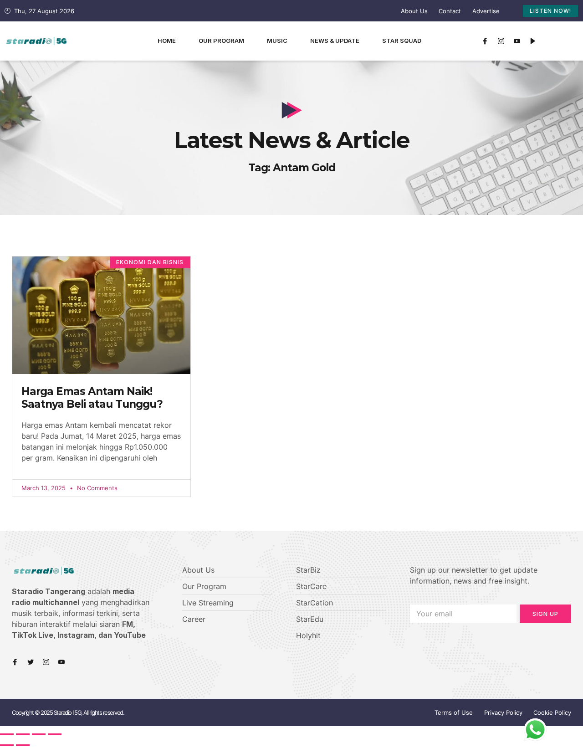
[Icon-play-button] (533, 41)
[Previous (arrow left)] (7, 745)
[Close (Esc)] (7, 734)
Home (167, 40)
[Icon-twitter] (30, 662)
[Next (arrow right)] (23, 745)
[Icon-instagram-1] (501, 41)
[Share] (23, 734)
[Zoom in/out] (54, 734)
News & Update (334, 40)
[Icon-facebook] (485, 41)
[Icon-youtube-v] (517, 41)
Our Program (221, 40)
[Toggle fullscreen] (39, 734)
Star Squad (401, 40)
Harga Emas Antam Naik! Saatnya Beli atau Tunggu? (92, 397)
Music (277, 40)
